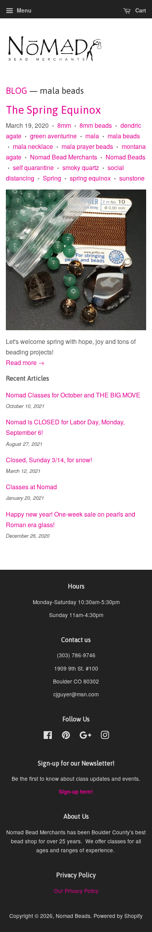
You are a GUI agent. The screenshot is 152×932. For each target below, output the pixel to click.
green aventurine (53, 135)
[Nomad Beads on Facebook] (47, 736)
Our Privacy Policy (76, 890)
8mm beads (96, 125)
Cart (140, 10)
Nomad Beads (125, 156)
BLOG (16, 91)
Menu (23, 10)
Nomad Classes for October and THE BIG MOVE (73, 394)
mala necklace (33, 146)
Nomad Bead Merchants (63, 156)
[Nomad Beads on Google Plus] (85, 736)
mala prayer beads (87, 146)
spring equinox (90, 178)
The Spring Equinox (53, 110)
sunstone (132, 178)
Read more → (25, 362)
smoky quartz (80, 167)
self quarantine (33, 167)
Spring (52, 178)
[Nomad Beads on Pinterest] (66, 736)
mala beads (124, 135)
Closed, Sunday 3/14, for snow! (49, 459)
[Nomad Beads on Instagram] (105, 736)
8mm (64, 125)
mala (92, 135)
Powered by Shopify (118, 915)
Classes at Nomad (31, 486)
